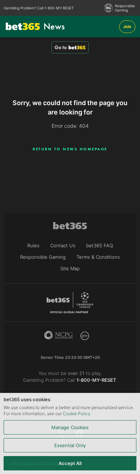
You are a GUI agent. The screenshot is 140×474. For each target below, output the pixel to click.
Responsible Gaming (125, 8)
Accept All (70, 463)
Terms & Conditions (98, 257)
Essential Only (70, 445)
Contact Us (62, 245)
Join (127, 26)
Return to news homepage (70, 148)
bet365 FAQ (99, 245)
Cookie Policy (76, 413)
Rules (33, 245)
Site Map (70, 268)
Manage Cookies (70, 427)
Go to (61, 47)
